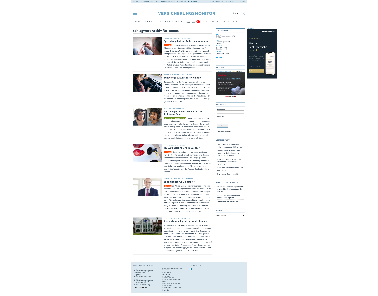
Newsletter (230, 1)
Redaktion (168, 108)
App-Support (166, 272)
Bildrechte (166, 290)
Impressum (166, 274)
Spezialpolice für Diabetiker (179, 181)
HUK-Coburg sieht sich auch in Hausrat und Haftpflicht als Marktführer (229, 161)
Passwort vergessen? (225, 131)
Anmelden (241, 1)
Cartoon (178, 22)
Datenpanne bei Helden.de (227, 201)
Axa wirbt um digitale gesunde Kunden (185, 221)
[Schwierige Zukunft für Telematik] (147, 83)
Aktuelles (138, 22)
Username (221, 109)
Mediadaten (232, 22)
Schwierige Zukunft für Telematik (182, 77)
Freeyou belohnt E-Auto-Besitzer (182, 147)
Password (220, 117)
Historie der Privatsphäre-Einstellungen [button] (171, 284)
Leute (160, 22)
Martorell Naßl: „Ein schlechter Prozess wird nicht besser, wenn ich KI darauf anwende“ (229, 153)
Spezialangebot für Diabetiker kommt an (186, 41)
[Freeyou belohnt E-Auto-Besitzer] (147, 153)
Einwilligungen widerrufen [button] (171, 287)
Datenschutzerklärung (142, 285)
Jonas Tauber (169, 145)
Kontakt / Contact (168, 277)
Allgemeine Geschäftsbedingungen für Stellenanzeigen (143, 280)
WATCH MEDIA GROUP (189, 1)
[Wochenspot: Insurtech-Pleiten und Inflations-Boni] (147, 117)
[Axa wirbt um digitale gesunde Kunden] (147, 226)
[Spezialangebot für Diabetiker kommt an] (147, 46)
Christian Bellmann (171, 75)
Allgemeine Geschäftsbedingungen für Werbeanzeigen (143, 270)
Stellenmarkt (192, 22)
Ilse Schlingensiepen (172, 38)
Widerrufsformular (140, 287)
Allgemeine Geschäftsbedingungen (142, 275)
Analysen (169, 22)
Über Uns (215, 22)
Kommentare (150, 22)
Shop (223, 22)
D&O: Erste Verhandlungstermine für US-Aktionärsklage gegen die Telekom (230, 189)
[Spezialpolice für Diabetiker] (147, 187)
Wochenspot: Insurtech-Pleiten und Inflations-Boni (183, 113)
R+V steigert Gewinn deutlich (228, 174)
